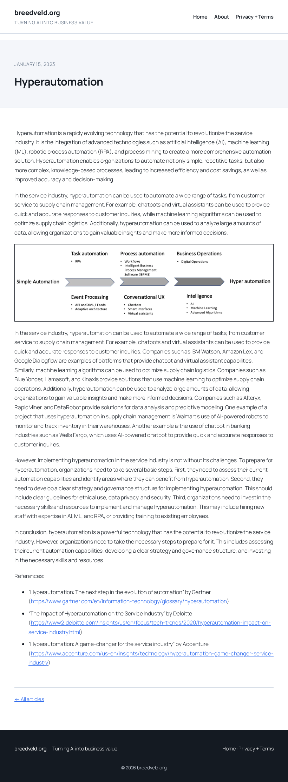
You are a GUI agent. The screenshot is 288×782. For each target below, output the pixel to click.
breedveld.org (37, 12)
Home (229, 748)
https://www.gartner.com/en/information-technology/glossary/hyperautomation (129, 601)
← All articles (29, 698)
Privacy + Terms (256, 748)
